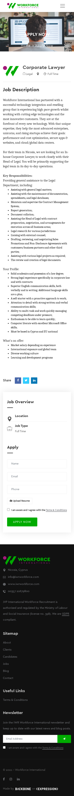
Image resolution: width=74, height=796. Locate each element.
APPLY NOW (22, 522)
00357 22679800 (18, 591)
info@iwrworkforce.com (23, 577)
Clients (7, 649)
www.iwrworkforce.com (23, 584)
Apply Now (44, 45)
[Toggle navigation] (62, 6)
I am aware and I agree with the (39, 510)
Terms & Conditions (56, 510)
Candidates (10, 656)
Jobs (6, 664)
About (7, 642)
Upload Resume (21, 501)
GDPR (65, 614)
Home (25, 45)
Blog (6, 671)
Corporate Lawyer (44, 67)
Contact (8, 678)
